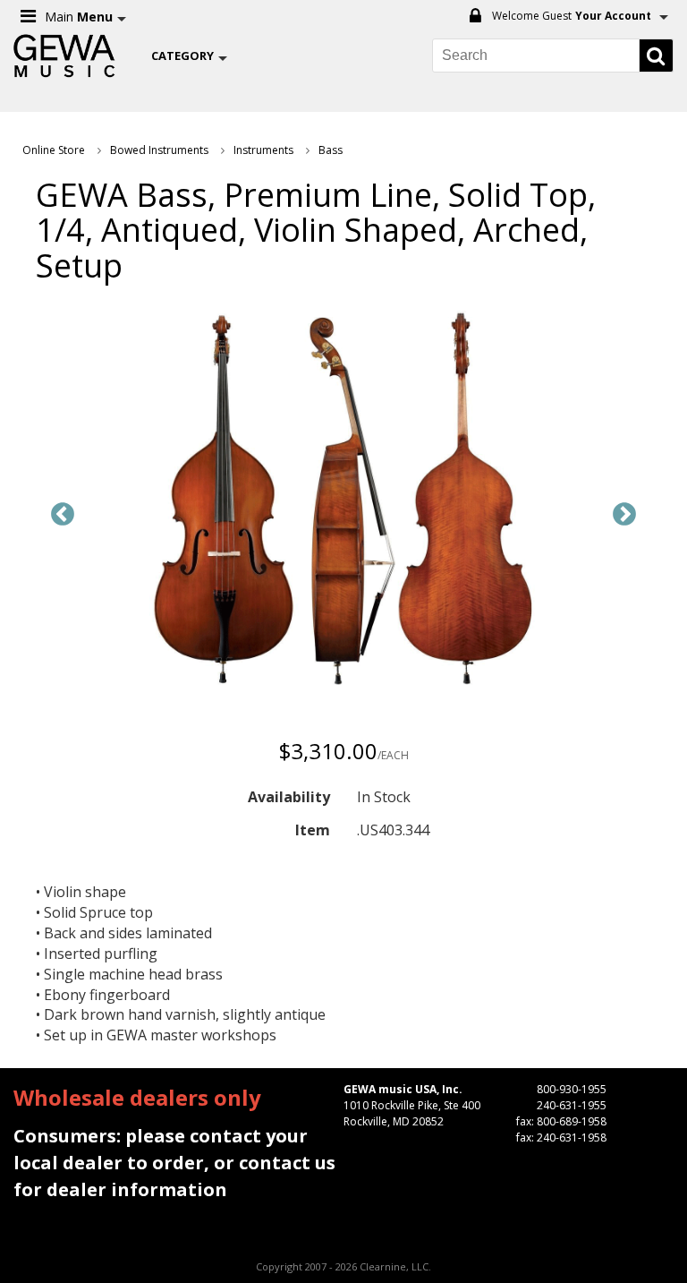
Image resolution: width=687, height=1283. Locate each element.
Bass (330, 150)
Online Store (53, 150)
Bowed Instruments (159, 150)
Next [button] (624, 514)
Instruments (263, 150)
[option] (343, 501)
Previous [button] (62, 514)
